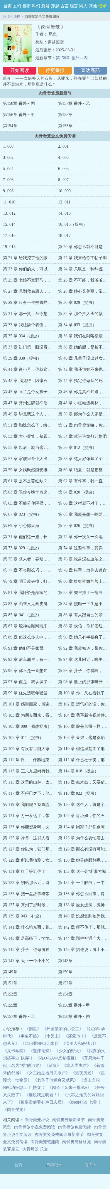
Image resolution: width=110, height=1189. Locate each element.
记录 (102, 6)
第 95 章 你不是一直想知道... (29, 670)
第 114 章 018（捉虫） (78, 771)
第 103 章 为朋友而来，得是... (30, 715)
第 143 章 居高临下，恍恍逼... (30, 938)
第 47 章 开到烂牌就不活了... (29, 403)
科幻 (36, 6)
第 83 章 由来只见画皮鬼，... (29, 604)
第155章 (65, 114)
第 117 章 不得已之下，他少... (30, 793)
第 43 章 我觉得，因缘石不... (29, 380)
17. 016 (9, 235)
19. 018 (9, 247)
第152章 (65, 983)
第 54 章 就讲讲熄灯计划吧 (82, 436)
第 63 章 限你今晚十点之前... (29, 492)
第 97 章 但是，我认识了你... (29, 682)
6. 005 (63, 168)
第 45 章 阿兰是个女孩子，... (29, 392)
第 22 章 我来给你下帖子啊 (82, 258)
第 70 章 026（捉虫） (77, 525)
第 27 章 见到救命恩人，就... (29, 291)
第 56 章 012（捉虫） (77, 447)
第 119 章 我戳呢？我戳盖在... (30, 804)
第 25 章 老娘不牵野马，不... (29, 280)
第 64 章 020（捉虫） (77, 492)
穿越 (55, 6)
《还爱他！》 (76, 1036)
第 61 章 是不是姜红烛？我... (29, 481)
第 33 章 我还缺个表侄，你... (29, 325)
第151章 (10, 983)
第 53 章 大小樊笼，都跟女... (29, 436)
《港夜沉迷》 (83, 1073)
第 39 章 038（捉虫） (22, 358)
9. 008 (8, 191)
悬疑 (45, 6)
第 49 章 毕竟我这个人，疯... (29, 414)
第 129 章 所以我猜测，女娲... (30, 860)
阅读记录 (54, 1165)
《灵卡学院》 (15, 1051)
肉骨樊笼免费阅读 (74, 1127)
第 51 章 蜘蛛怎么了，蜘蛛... (29, 425)
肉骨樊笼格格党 (76, 1142)
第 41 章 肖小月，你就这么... (29, 369)
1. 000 (8, 146)
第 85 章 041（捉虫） (22, 615)
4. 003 (63, 157)
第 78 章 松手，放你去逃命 (82, 570)
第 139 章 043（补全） (23, 916)
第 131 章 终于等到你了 (24, 871)
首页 (8, 6)
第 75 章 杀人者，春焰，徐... (29, 559)
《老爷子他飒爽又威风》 (55, 1080)
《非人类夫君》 (76, 1065)
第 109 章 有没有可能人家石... (30, 749)
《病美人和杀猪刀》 (79, 1043)
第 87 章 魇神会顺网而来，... (29, 626)
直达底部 (90, 70)
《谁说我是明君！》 (43, 1095)
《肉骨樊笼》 (15, 1109)
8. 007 (63, 180)
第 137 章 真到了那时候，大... (30, 905)
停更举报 (55, 70)
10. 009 (64, 191)
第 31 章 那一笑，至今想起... (29, 313)
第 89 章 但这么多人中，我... (29, 637)
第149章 (10, 972)
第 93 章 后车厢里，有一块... (29, 659)
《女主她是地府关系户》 (47, 1073)
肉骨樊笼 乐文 (35, 1149)
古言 (64, 6)
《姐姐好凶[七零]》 (85, 1102)
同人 (83, 6)
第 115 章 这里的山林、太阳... (30, 782)
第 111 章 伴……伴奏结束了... (30, 760)
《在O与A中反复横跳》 (57, 1058)
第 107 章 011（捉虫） (23, 737)
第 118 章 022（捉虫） (78, 793)
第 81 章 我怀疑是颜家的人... (29, 592)
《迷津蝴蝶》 (41, 1051)
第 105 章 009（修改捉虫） (27, 726)
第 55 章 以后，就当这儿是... (29, 447)
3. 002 (8, 157)
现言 (74, 6)
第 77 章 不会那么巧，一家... (29, 570)
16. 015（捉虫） (72, 224)
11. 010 (9, 202)
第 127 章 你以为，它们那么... (30, 849)
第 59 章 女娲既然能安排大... (29, 470)
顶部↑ (90, 1165)
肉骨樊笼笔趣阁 (45, 1142)
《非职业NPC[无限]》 (40, 1043)
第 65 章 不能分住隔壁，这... (29, 503)
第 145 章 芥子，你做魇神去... (30, 949)
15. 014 (9, 224)
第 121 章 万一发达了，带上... (30, 816)
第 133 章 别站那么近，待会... (30, 882)
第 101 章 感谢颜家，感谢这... (30, 704)
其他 (93, 6)
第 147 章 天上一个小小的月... (30, 961)
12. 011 (64, 202)
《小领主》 (52, 1036)
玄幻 (17, 6)
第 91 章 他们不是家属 (23, 648)
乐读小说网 (12, 16)
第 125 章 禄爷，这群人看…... (30, 838)
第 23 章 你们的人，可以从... (29, 269)
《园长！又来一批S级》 (69, 1087)
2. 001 (63, 146)
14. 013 (64, 213)
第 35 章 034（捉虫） (22, 336)
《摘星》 (33, 1029)
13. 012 (9, 213)
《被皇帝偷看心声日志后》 (41, 1102)
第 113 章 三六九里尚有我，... (30, 771)
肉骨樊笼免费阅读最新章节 (59, 1134)
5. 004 (8, 168)
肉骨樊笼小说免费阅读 (34, 1127)
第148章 (65, 961)
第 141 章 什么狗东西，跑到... (30, 927)
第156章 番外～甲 (19, 114)
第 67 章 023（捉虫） (22, 514)
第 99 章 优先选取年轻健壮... (29, 693)
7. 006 (8, 180)
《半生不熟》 (28, 1036)
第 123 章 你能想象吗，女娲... (30, 827)
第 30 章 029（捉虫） (77, 302)
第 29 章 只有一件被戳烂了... (29, 302)
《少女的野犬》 (69, 1051)
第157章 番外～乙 (74, 103)
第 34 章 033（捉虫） (77, 325)
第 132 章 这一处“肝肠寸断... (84, 871)
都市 (27, 6)
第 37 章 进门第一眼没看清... (29, 347)
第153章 (65, 126)
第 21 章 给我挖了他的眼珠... (29, 258)
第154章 (10, 126)
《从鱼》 (53, 1065)
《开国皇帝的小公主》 (62, 1029)
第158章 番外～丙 (72, 58)
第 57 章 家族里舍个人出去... (29, 459)
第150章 (65, 972)
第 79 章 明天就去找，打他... (29, 581)
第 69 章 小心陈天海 (21, 525)
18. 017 (64, 235)
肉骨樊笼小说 (37, 1120)
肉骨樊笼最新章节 (68, 1120)
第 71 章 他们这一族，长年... (29, 537)
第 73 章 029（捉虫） (22, 548)
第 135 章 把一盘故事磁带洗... (30, 894)
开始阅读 (19, 70)
